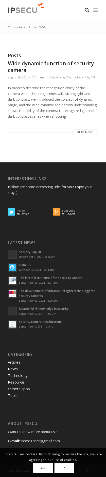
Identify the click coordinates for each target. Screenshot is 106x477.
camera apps (19, 388)
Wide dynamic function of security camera (51, 66)
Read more (85, 132)
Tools (13, 395)
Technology (75, 77)
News (13, 368)
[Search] (84, 10)
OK (43, 468)
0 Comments (40, 77)
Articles (60, 77)
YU (93, 77)
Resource (16, 382)
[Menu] (95, 10)
